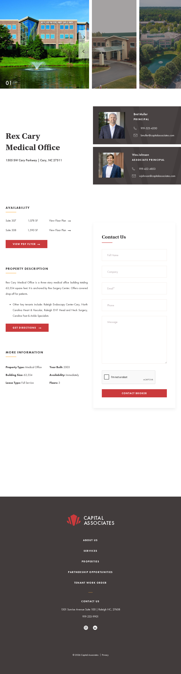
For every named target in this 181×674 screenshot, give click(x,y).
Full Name (112, 255)
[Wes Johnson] (111, 176)
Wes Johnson (140, 155)
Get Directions (25, 327)
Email (111, 288)
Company (112, 272)
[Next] (83, 37)
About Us (90, 540)
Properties (90, 561)
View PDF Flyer (24, 244)
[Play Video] (44, 44)
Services (91, 550)
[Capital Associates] (90, 521)
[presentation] (129, 377)
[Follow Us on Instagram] (86, 628)
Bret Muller (141, 114)
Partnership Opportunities (90, 572)
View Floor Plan (57, 220)
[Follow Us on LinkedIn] (95, 628)
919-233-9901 (90, 616)
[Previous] (83, 51)
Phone (110, 305)
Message (112, 322)
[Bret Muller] (112, 137)
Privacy (105, 654)
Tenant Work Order (90, 582)
